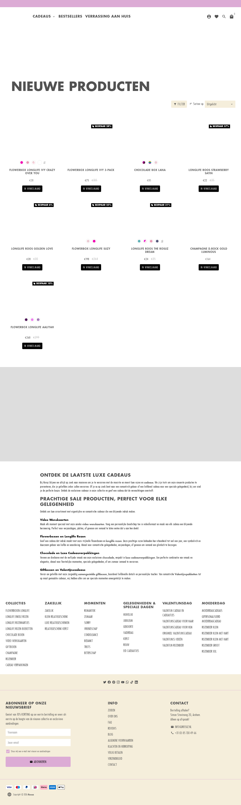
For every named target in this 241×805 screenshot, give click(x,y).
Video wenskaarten (16, 641)
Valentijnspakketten (186, 574)
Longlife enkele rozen (17, 617)
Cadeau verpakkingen (17, 665)
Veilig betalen (115, 752)
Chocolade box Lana (150, 170)
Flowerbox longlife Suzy (91, 248)
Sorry (87, 623)
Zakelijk (49, 611)
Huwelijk (128, 614)
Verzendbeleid (115, 758)
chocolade (108, 557)
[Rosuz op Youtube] (122, 682)
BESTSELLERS (70, 16)
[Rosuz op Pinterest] (113, 682)
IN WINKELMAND (32, 188)
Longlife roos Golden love (32, 248)
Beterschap (90, 653)
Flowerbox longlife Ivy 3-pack (91, 170)
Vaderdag (128, 633)
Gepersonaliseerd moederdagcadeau (211, 619)
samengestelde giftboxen (92, 574)
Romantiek (89, 611)
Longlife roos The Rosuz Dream (150, 250)
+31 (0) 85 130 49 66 (183, 733)
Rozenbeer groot (211, 645)
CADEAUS (44, 16)
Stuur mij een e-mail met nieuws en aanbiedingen (30, 751)
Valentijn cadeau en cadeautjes (173, 613)
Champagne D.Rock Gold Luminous (208, 250)
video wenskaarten (93, 524)
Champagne (12, 653)
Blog (110, 734)
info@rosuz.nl (181, 727)
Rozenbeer (11, 659)
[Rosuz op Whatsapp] (127, 682)
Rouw (126, 645)
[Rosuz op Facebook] (109, 682)
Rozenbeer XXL (209, 651)
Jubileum (128, 621)
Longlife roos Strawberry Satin (209, 172)
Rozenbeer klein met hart (215, 633)
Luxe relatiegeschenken (57, 623)
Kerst (126, 639)
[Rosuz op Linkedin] (136, 682)
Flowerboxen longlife (17, 611)
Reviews (112, 728)
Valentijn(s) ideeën (172, 639)
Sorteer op (196, 104)
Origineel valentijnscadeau (177, 633)
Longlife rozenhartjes (17, 623)
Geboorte (128, 627)
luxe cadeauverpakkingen (140, 557)
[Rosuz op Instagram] (118, 682)
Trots (87, 647)
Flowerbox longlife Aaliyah (32, 327)
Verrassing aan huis (108, 16)
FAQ (110, 722)
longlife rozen (114, 541)
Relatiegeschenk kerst (56, 629)
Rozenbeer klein (210, 627)
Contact (112, 765)
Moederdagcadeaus (212, 611)
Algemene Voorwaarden (120, 740)
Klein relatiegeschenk (56, 617)
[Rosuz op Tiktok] (131, 682)
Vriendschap (90, 629)
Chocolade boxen (15, 635)
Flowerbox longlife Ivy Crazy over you (32, 172)
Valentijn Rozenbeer (173, 645)
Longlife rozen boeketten (19, 629)
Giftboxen (11, 647)
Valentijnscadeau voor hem (177, 627)
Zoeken (111, 710)
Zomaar (88, 617)
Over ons (113, 716)
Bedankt (88, 641)
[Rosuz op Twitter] (104, 682)
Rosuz (31, 794)
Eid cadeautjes (131, 651)
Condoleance (91, 635)
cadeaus (148, 482)
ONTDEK (120, 423)
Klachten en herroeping (120, 746)
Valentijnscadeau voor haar (177, 621)
